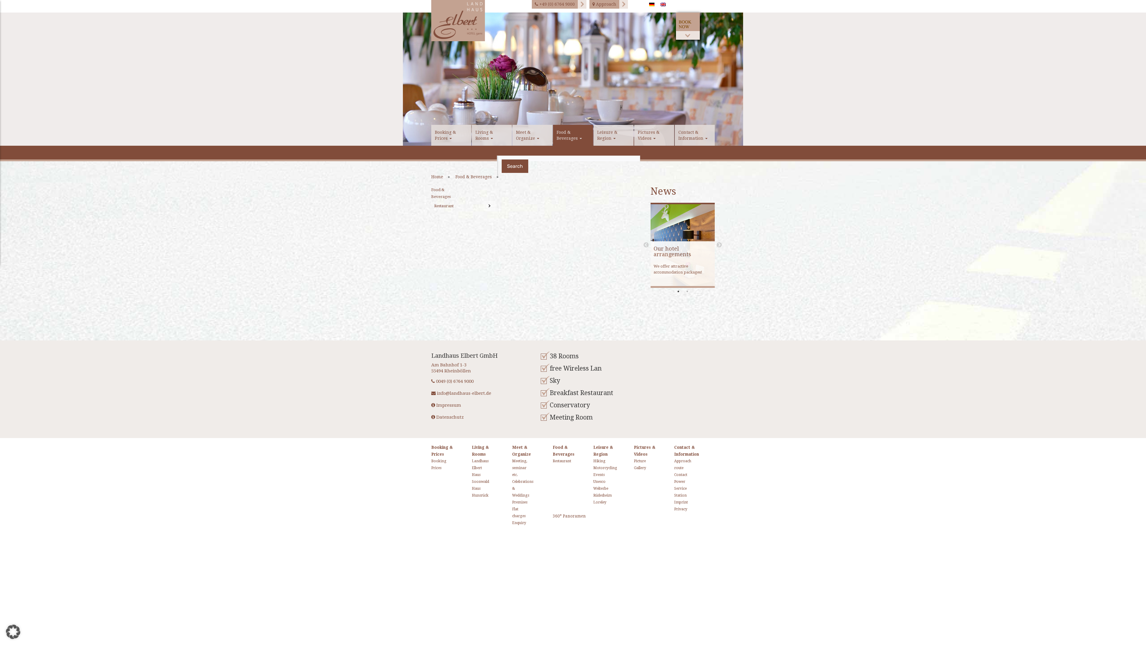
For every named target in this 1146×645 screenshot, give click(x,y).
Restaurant (444, 206)
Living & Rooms (484, 135)
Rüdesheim (596, 495)
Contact (677, 475)
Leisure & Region (607, 135)
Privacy (677, 509)
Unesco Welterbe (596, 485)
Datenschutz (449, 417)
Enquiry (515, 523)
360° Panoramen (569, 516)
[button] (13, 632)
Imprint (677, 502)
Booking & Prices (445, 135)
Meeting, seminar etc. (515, 468)
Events (596, 475)
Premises (515, 502)
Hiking (596, 461)
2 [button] (687, 291)
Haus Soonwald (475, 478)
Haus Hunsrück (475, 491)
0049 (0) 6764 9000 (454, 381)
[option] (573, 79)
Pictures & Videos (649, 135)
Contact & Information (691, 135)
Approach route (677, 464)
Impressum (448, 405)
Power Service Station (677, 488)
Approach (605, 4)
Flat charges (515, 512)
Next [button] (719, 245)
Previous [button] (646, 245)
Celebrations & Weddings (515, 488)
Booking (434, 461)
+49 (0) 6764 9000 (556, 4)
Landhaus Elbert (475, 464)
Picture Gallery (637, 464)
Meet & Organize (526, 135)
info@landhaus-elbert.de (463, 393)
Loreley (596, 502)
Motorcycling (596, 468)
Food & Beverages (568, 135)
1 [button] (678, 291)
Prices (434, 468)
